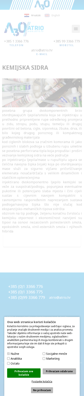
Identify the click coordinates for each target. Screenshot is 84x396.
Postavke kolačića (42, 381)
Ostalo (15, 363)
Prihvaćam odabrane (59, 371)
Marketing (53, 358)
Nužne (15, 354)
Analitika (16, 358)
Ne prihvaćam (42, 390)
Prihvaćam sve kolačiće (23, 373)
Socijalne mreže (56, 354)
